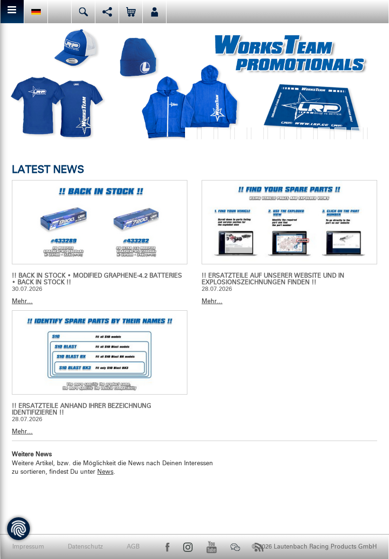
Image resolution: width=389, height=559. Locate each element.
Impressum (28, 547)
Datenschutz (85, 547)
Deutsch (35, 11)
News (105, 472)
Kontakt (59, 11)
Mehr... (22, 301)
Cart (130, 11)
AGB (133, 547)
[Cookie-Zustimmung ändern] (18, 528)
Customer (154, 11)
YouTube (211, 547)
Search (83, 11)
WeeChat (235, 547)
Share (107, 11)
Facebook (167, 547)
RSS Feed (259, 547)
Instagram (188, 547)
